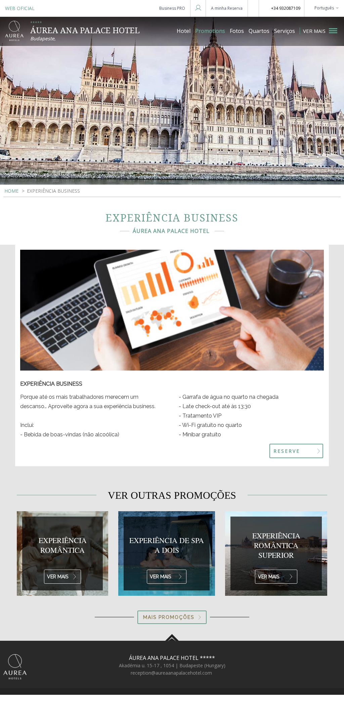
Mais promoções (168, 617)
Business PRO (172, 8)
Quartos (259, 31)
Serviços (284, 31)
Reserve (286, 451)
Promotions (210, 31)
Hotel (183, 31)
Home (11, 191)
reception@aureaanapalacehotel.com (171, 673)
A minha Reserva (227, 8)
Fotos (237, 31)
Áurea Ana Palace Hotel (172, 658)
